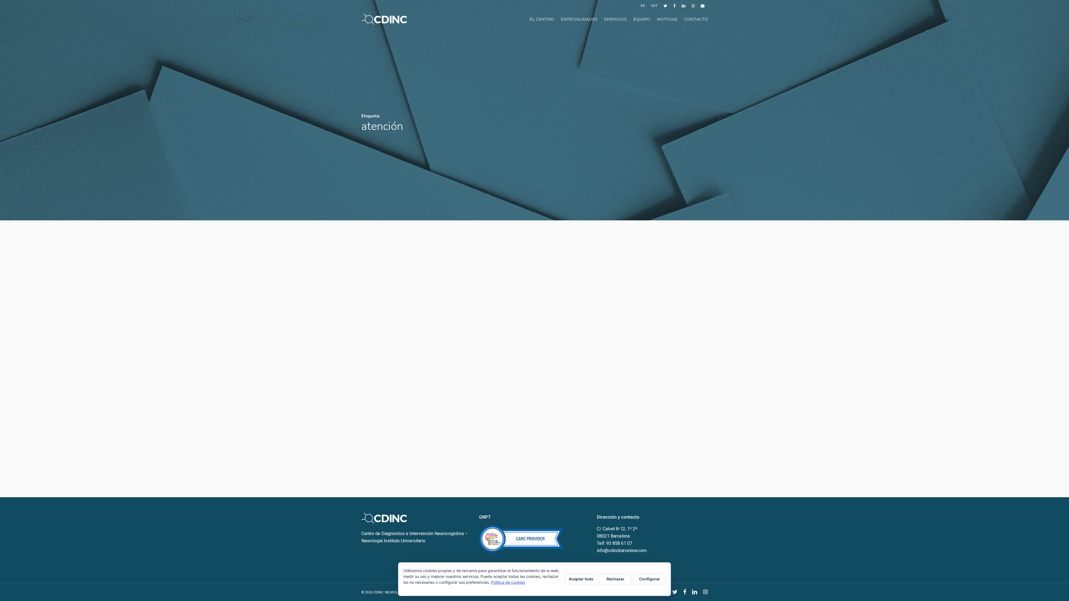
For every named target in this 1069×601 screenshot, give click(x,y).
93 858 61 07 (619, 543)
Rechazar (615, 579)
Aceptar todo (581, 579)
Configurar (649, 579)
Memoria (379, 247)
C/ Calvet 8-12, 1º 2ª (617, 528)
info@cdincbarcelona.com (622, 550)
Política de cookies (508, 582)
